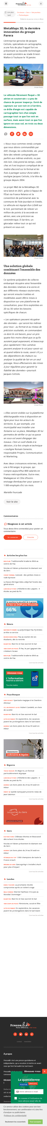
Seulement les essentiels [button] (15, 1122)
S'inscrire (30, 537)
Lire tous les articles (36, 663)
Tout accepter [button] (35, 1122)
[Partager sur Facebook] (12, 134)
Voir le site (12, 501)
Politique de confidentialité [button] (15, 1116)
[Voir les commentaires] (6, 134)
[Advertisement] (23, 944)
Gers (28, 12)
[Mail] (31, 134)
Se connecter (13, 537)
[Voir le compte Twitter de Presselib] (21, 1034)
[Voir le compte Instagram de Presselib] (32, 1034)
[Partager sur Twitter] (18, 134)
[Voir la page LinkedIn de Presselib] (26, 1034)
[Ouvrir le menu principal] (6, 3)
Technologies (23, 15)
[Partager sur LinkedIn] (24, 134)
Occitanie (20, 12)
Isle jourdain (35, 12)
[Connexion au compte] (41, 3)
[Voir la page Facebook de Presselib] (15, 1034)
